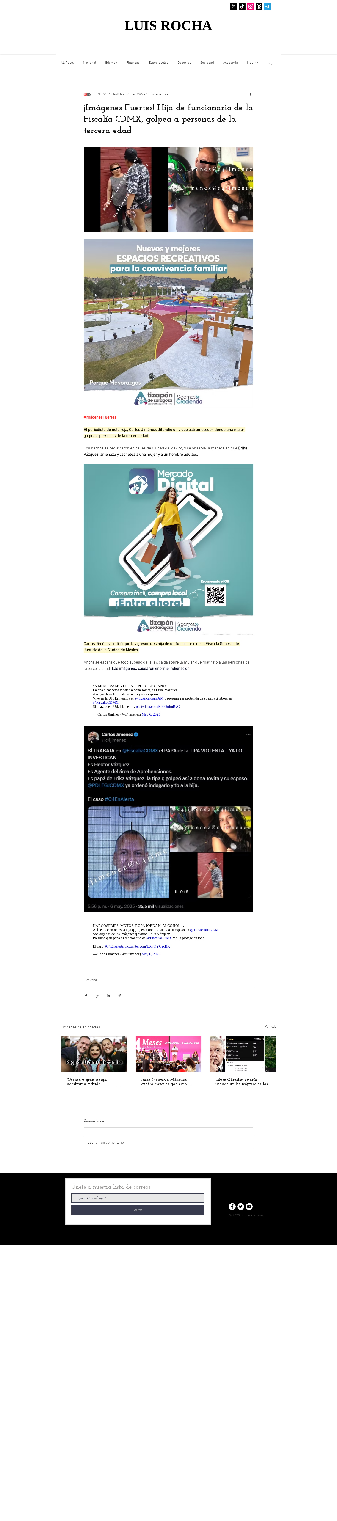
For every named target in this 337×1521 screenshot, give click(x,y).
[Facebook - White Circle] (232, 1202)
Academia (230, 63)
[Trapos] (259, 6)
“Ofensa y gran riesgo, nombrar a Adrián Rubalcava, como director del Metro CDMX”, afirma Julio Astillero (93, 1077)
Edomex (111, 63)
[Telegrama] (267, 6)
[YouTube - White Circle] (249, 1202)
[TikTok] (242, 6)
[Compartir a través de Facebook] (86, 991)
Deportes (184, 63)
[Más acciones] (250, 94)
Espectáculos (158, 63)
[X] (233, 6)
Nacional (89, 63)
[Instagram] (250, 6)
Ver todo (270, 1022)
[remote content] (168, 698)
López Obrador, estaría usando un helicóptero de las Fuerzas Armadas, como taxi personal (241, 1077)
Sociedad (207, 63)
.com (259, 1211)
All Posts (67, 63)
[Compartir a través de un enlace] (119, 991)
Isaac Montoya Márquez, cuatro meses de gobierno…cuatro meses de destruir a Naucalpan (165, 1077)
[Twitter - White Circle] (240, 1202)
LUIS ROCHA (168, 25)
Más (250, 63)
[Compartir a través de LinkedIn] (108, 991)
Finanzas (133, 63)
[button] (270, 63)
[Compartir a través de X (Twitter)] (97, 991)
